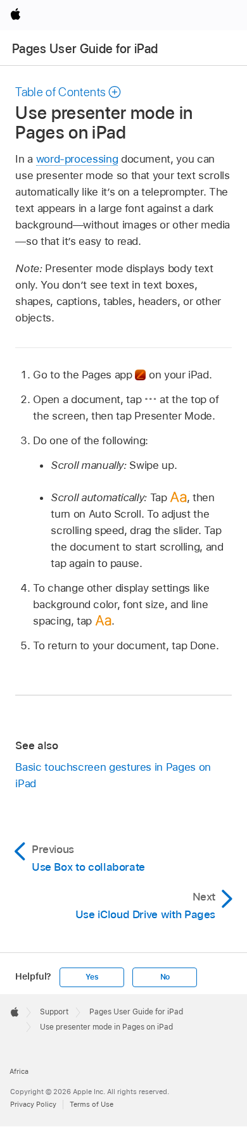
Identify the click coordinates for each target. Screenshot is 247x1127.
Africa (19, 1071)
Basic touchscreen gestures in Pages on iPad (112, 775)
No (165, 977)
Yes (92, 977)
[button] (68, 92)
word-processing (77, 159)
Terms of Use (91, 1104)
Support (54, 1011)
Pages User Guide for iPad (85, 48)
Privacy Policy (33, 1104)
